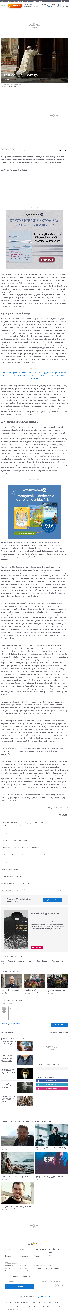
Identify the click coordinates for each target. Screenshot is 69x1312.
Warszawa (51, 4)
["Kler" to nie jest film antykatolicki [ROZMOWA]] (51, 1135)
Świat (7, 1249)
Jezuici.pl (7, 1302)
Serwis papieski (9, 1265)
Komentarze (28, 7)
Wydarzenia (28, 4)
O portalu (6, 1307)
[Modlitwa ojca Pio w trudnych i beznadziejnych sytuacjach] (25, 1087)
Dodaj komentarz (59, 1025)
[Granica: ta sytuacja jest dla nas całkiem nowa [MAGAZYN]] (57, 981)
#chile (3, 961)
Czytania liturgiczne (40, 1265)
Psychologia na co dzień (41, 1268)
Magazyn (9, 1)
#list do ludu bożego (42, 961)
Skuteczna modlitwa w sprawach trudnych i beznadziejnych (8, 1043)
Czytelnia (24, 1256)
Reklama (44, 1307)
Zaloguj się (4, 1023)
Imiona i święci (24, 1271)
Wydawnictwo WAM (22, 1302)
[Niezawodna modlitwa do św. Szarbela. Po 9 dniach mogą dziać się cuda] (25, 1073)
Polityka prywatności (22, 1307)
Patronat (61, 1307)
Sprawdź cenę (36, 947)
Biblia (2, 1)
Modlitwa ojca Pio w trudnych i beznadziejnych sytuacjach (7, 1085)
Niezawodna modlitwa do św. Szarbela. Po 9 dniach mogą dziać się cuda (8, 1071)
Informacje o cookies (52, 1307)
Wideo (51, 1256)
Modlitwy (37, 1271)
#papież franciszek (25, 961)
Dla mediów (37, 1307)
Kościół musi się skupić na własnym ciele (14, 1148)
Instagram (67, 1)
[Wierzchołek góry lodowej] (16, 929)
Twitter (64, 1)
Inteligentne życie (54, 1250)
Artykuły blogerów (10, 1268)
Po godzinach (40, 1249)
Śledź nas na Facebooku (48, 1081)
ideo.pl (39, 1310)
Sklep (40, 1)
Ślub (6, 1271)
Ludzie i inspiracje (54, 1268)
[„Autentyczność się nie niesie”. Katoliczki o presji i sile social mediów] (25, 1101)
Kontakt (31, 1307)
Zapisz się (20, 1286)
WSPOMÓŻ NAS (45, 1297)
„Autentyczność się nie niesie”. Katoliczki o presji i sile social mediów (8, 1099)
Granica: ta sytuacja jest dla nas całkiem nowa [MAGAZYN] (56, 991)
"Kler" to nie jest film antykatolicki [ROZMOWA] (51, 1148)
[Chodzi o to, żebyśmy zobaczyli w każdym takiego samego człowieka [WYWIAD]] (34, 981)
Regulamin (13, 1307)
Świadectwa (23, 1268)
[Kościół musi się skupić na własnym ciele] (17, 1135)
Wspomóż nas (54, 900)
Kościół (8, 1256)
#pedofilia (11, 961)
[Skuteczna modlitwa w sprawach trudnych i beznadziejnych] (25, 1046)
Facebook (61, 1)
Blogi (28, 1)
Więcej (44, 4)
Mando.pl (36, 1302)
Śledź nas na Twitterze (48, 1085)
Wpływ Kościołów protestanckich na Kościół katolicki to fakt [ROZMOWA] (50, 1177)
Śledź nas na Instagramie (48, 1089)
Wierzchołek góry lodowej (45, 913)
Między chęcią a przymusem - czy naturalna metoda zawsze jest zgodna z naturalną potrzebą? (15, 1177)
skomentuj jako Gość (16, 1023)
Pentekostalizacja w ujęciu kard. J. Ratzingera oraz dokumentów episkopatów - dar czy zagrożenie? (16, 1207)
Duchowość (23, 1265)
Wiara (36, 7)
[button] (58, 5)
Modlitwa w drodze (19, 1)
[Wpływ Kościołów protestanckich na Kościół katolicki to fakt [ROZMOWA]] (51, 1163)
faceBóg (34, 1)
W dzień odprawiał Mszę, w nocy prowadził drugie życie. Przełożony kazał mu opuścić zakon (7, 1059)
